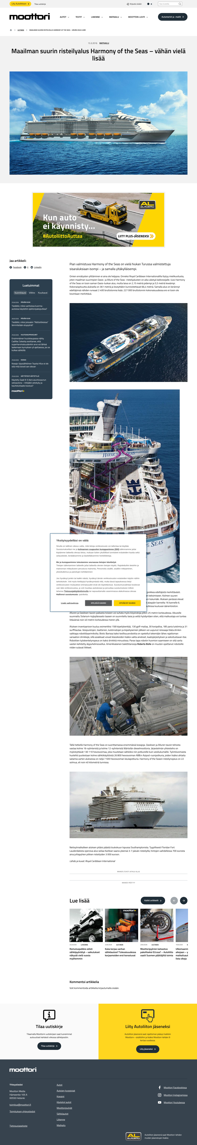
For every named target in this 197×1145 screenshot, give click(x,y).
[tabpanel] (31, 346)
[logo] (30, 19)
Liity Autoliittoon (19, 3)
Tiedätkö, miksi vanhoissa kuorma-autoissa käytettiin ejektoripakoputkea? (29, 307)
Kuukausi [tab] (42, 292)
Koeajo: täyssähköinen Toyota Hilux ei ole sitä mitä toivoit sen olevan (30, 365)
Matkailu (104, 43)
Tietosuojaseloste (18, 1126)
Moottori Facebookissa (175, 1087)
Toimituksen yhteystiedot (22, 1111)
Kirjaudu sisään (136, 4)
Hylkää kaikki (98, 603)
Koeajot (60, 1096)
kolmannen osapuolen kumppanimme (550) (98, 549)
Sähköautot (62, 1114)
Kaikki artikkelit (151, 900)
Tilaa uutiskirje (40, 4)
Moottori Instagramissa (175, 1095)
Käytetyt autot (64, 1102)
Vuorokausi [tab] (20, 292)
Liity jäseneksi (146, 1049)
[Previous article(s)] (174, 900)
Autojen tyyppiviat (66, 1090)
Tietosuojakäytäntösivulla (76, 591)
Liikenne (84, 944)
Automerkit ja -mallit (171, 16)
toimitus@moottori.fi (20, 1105)
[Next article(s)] (183, 900)
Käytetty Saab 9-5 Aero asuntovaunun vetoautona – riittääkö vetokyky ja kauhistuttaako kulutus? (29, 382)
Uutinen (21, 30)
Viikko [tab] (32, 292)
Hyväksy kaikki (127, 603)
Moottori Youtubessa (174, 1102)
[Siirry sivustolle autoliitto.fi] (133, 1136)
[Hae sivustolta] (180, 4)
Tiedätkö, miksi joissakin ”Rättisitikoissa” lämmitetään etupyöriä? (30, 324)
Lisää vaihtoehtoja (70, 603)
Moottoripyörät (64, 1108)
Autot (59, 1085)
